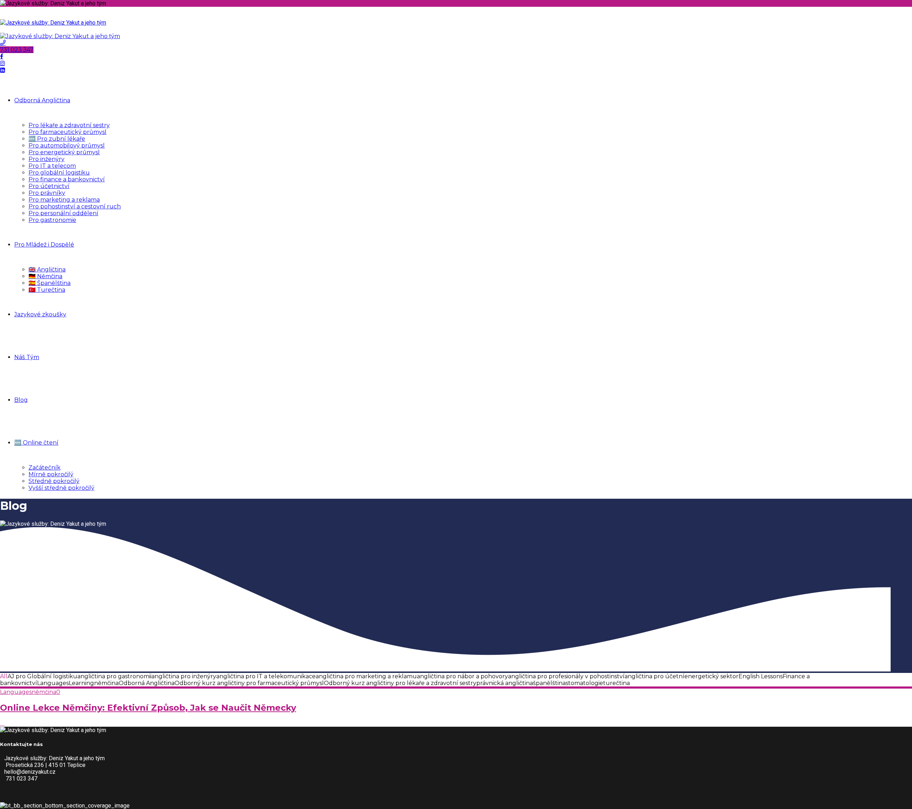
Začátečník (44, 467)
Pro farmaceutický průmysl (67, 132)
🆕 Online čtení (36, 442)
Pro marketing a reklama (64, 199)
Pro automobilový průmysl (66, 145)
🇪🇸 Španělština (49, 283)
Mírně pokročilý (50, 474)
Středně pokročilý (53, 481)
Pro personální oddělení (63, 213)
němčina (44, 692)
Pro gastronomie (52, 220)
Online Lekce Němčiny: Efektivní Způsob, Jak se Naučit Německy (148, 707)
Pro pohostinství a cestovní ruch (74, 206)
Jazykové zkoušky (40, 314)
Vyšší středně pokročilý (61, 487)
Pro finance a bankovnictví (66, 179)
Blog (21, 399)
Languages (16, 692)
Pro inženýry (46, 159)
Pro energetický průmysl (64, 152)
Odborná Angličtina (42, 100)
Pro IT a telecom (52, 165)
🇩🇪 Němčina (45, 276)
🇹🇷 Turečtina (46, 289)
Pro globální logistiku (59, 172)
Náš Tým (26, 357)
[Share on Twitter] (2, 723)
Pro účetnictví (48, 186)
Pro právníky (46, 193)
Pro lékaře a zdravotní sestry (69, 125)
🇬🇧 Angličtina (47, 269)
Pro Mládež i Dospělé (44, 244)
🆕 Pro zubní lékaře (56, 138)
